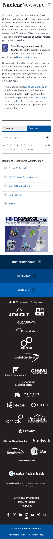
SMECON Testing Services (21, 185)
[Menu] (48, 4)
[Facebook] (8, 514)
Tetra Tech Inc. (15, 194)
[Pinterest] (38, 514)
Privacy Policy (14, 535)
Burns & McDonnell (17, 168)
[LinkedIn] (20, 514)
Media (42, 535)
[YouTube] (32, 514)
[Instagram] (26, 514)
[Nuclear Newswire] (44, 514)
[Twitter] (14, 514)
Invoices (35, 535)
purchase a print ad (34, 86)
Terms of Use (25, 535)
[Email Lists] (26, 517)
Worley (12, 203)
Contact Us (26, 505)
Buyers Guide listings (27, 56)
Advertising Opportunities (26, 497)
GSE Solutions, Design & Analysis (24, 176)
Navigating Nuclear (26, 501)
